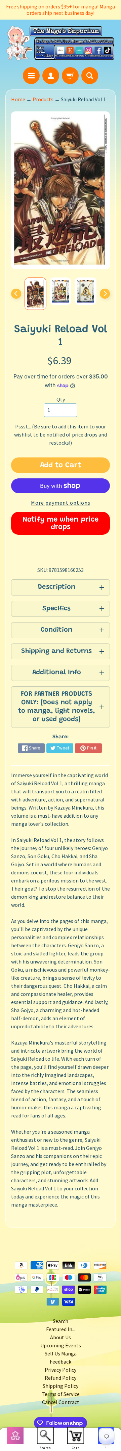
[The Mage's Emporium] (60, 43)
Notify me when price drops (60, 523)
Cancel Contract (60, 1402)
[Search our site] (89, 75)
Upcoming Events (60, 1345)
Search (60, 1321)
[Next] (105, 294)
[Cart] (70, 75)
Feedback (60, 1361)
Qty (60, 399)
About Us (60, 1337)
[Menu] (31, 75)
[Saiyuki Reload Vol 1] (35, 294)
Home (18, 99)
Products (43, 99)
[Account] (50, 75)
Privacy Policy (60, 1369)
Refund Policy (60, 1377)
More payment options (60, 502)
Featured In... (60, 1329)
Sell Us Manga (61, 1353)
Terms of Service (61, 1394)
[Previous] (16, 294)
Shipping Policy (60, 1385)
